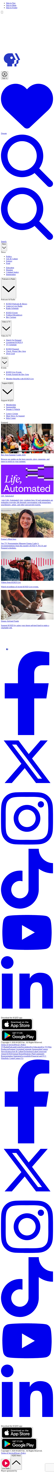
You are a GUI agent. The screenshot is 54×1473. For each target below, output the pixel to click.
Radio (6, 1047)
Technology (28, 1051)
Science (9, 1051)
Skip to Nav (11, 3)
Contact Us (18, 1058)
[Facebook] (27, 734)
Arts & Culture (18, 1051)
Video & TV (6, 336)
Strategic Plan (29, 1054)
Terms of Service (7, 1045)
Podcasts (12, 1047)
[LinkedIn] (27, 1015)
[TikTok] (27, 908)
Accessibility (26, 1056)
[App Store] (17, 1024)
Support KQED (7, 400)
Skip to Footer (11, 8)
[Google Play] (19, 1035)
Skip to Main (11, 5)
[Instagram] (27, 848)
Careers (45, 1049)
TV (2, 1047)
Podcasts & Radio (8, 299)
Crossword (42, 1051)
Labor (35, 1051)
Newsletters (25, 1047)
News (3, 252)
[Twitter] (27, 787)
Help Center (9, 1058)
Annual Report (18, 1054)
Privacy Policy (20, 1045)
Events (3, 368)
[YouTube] (27, 955)
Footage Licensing (16, 1049)
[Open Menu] (2, 12)
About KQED (6, 1054)
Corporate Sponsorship (33, 1049)
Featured (4, 422)
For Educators (35, 1047)
